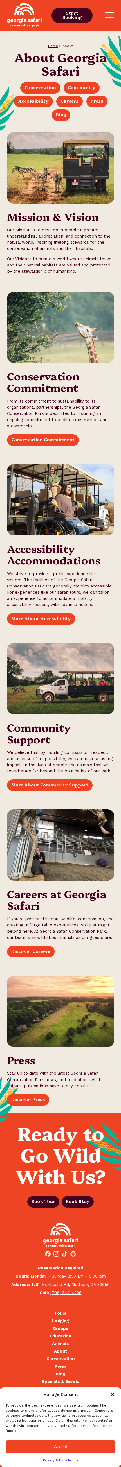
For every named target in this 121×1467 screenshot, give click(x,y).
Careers (69, 101)
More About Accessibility (41, 618)
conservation (20, 248)
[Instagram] (56, 1254)
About (60, 1351)
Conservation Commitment (43, 439)
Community (81, 87)
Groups (60, 1328)
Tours (60, 1313)
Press (97, 101)
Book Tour (43, 1201)
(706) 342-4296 (66, 1292)
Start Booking (72, 15)
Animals (60, 1344)
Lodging (60, 1321)
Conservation (40, 87)
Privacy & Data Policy (60, 1460)
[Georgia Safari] (24, 15)
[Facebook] (48, 1254)
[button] (112, 1394)
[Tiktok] (65, 1254)
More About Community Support (49, 785)
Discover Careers (30, 951)
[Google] (73, 1254)
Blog (61, 114)
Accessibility (33, 101)
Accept (60, 1446)
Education (60, 1336)
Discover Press (28, 1099)
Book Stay (77, 1201)
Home (53, 46)
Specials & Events (61, 1382)
